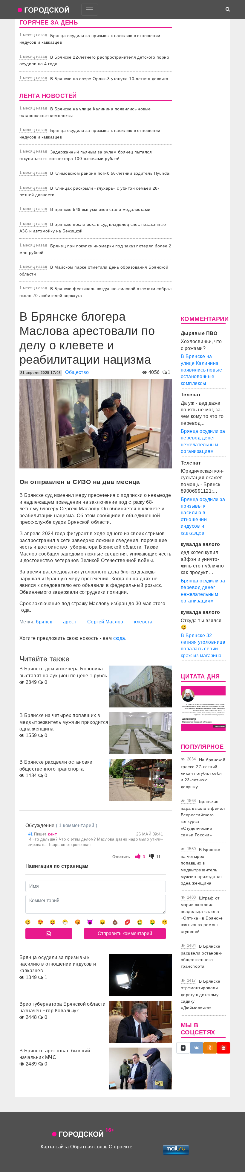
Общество (77, 372)
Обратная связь (89, 1146)
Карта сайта (55, 1146)
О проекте (120, 1146)
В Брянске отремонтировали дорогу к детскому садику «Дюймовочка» (200, 994)
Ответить (121, 857)
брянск (44, 621)
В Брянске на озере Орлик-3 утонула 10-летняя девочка (109, 78)
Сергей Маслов (105, 621)
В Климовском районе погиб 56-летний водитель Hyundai (110, 173)
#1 (31, 834)
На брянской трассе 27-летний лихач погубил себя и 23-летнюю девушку (203, 773)
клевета (143, 621)
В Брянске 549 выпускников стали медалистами (100, 209)
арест (69, 621)
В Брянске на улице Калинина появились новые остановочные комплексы (201, 370)
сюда (119, 638)
